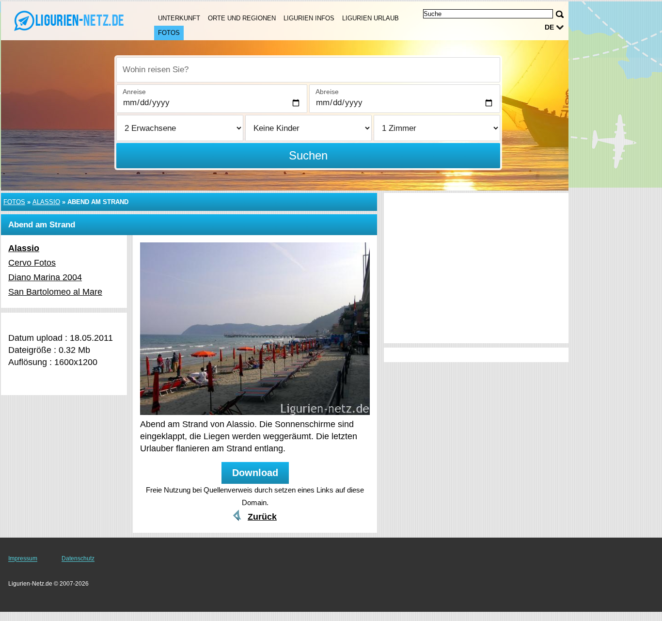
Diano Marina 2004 (45, 277)
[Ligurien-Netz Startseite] (67, 19)
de (549, 27)
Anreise (134, 92)
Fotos (169, 32)
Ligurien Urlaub (370, 18)
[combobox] (308, 70)
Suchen (308, 155)
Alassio (46, 202)
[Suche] (560, 14)
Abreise (327, 92)
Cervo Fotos (32, 263)
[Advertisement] (476, 268)
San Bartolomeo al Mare (55, 292)
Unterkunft (179, 18)
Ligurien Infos (309, 18)
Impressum (22, 558)
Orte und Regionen (242, 18)
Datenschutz (78, 558)
